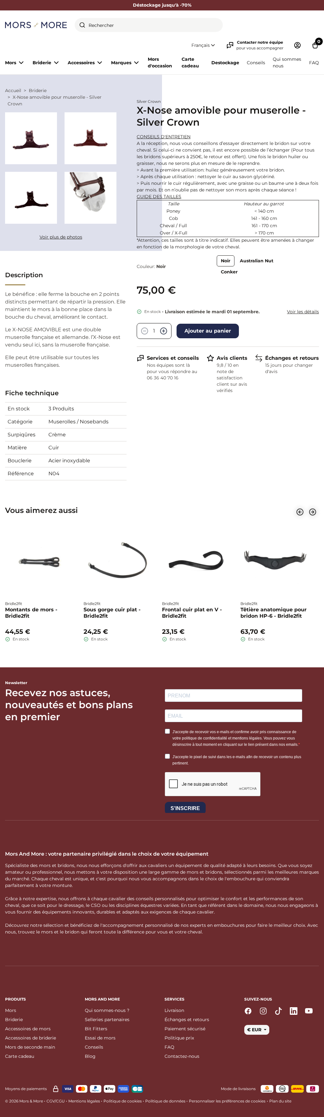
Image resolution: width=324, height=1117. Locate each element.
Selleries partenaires (107, 1019)
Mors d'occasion (160, 62)
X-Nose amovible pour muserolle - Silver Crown (55, 100)
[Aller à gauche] (300, 512)
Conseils (256, 63)
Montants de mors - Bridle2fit (31, 613)
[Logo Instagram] (263, 1011)
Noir (225, 261)
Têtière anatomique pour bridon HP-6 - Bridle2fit (273, 613)
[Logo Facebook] (248, 1011)
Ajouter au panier (207, 331)
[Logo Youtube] (309, 1011)
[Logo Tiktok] (278, 1011)
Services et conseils (173, 358)
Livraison (174, 1010)
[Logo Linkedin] (293, 1011)
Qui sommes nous (287, 62)
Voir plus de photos (61, 237)
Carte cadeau (190, 62)
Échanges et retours (292, 358)
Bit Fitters (96, 1029)
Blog (90, 1056)
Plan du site (280, 1101)
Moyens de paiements (26, 1088)
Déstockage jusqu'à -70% (162, 5)
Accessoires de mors (28, 1029)
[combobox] (149, 25)
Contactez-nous (182, 1056)
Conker (229, 272)
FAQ (314, 63)
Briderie (38, 90)
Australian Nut (256, 261)
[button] (203, 45)
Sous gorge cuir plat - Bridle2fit (112, 613)
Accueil (13, 90)
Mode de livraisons (238, 1088)
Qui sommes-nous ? (107, 1010)
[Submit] (82, 25)
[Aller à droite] (312, 512)
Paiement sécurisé (185, 1029)
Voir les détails (303, 312)
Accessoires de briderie (30, 1038)
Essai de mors (100, 1038)
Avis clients (232, 358)
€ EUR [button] (255, 1030)
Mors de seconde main (30, 1047)
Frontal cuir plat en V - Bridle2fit (192, 613)
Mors (10, 1010)
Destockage (225, 63)
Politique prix (179, 1038)
